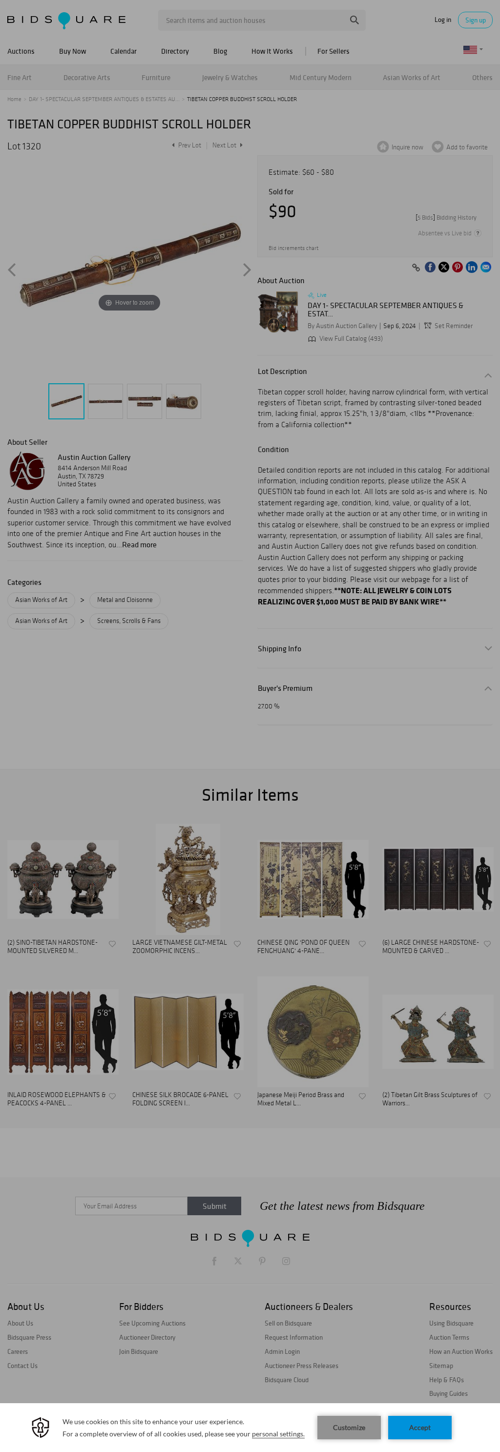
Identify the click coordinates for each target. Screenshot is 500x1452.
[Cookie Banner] (250, 1427)
